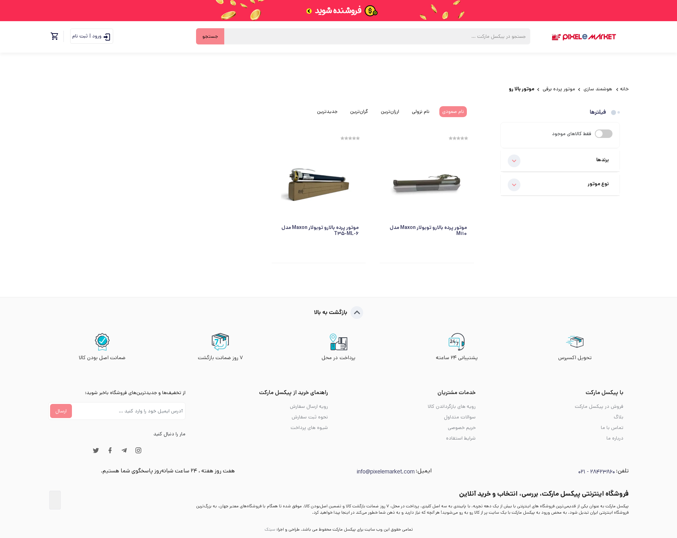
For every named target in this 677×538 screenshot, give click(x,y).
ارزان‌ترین (390, 111)
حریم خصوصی (462, 427)
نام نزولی (420, 111)
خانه (624, 88)
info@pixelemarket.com (386, 472)
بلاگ (618, 417)
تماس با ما (612, 427)
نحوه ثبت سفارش (310, 417)
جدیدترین (327, 111)
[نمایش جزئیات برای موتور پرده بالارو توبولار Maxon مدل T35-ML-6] (319, 182)
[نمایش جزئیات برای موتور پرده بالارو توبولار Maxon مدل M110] (427, 182)
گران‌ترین (359, 111)
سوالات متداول (460, 417)
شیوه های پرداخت (309, 427)
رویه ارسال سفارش (309, 406)
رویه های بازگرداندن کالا (452, 406)
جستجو (210, 36)
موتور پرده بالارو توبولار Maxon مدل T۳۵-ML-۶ (320, 231)
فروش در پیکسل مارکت (599, 406)
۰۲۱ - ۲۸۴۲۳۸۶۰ (596, 472)
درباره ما (614, 438)
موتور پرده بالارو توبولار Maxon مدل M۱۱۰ (428, 231)
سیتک (269, 529)
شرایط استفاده (461, 438)
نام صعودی (453, 111)
